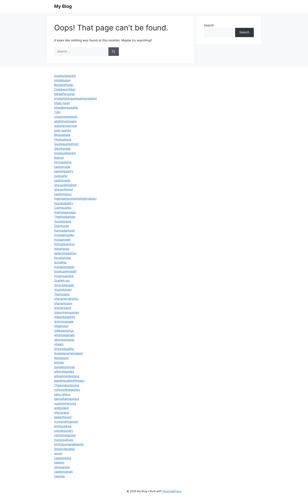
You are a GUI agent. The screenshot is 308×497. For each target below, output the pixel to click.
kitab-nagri (62, 103)
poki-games (62, 130)
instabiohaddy (64, 267)
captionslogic (63, 471)
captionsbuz (63, 194)
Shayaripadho (64, 349)
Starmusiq (61, 226)
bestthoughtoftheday (69, 380)
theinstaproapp (65, 212)
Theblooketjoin (64, 217)
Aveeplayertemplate (68, 353)
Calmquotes (62, 208)
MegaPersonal (64, 94)
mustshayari (63, 289)
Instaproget (62, 239)
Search (209, 25)
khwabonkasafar (66, 107)
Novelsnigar (62, 258)
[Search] (113, 51)
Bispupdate (62, 135)
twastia (59, 476)
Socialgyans (62, 221)
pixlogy (59, 362)
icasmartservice (65, 126)
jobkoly (59, 462)
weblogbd (61, 408)
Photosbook (62, 139)
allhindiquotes (64, 371)
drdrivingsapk (64, 321)
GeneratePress (171, 491)
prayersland (62, 308)
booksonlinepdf (65, 271)
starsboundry (63, 431)
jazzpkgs (60, 262)
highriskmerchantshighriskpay (75, 198)
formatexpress (64, 244)
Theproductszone (66, 385)
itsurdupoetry (63, 203)
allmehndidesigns (66, 376)
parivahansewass (66, 399)
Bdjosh (59, 158)
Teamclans (62, 294)
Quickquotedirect (66, 144)
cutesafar (61, 176)
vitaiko (58, 344)
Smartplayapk (64, 285)
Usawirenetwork (66, 116)
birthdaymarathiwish (69, 444)
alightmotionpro (65, 121)
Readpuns (61, 358)
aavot (58, 453)
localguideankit (65, 76)
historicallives (63, 440)
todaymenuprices (66, 312)
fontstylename (64, 449)
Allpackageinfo (64, 317)
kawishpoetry (63, 171)
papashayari (63, 417)
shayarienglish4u (66, 299)
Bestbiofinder (63, 85)
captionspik (62, 167)
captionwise (62, 458)
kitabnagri (61, 326)
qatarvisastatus (65, 253)
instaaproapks (64, 235)
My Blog (63, 6)
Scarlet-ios (62, 280)
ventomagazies (65, 435)
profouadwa (62, 426)
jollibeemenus (64, 330)
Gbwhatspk (62, 148)
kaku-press (62, 394)
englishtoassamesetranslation (75, 98)
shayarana (61, 412)
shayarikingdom (65, 185)
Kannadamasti (64, 230)
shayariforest (63, 189)
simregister (62, 467)
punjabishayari (64, 367)
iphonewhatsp (64, 340)
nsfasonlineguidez (67, 390)
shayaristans (63, 303)
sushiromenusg (65, 403)
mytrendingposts (66, 421)
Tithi (57, 112)
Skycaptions (62, 162)
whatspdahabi (64, 335)
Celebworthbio (64, 89)
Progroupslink (64, 276)
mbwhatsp (61, 249)
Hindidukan (62, 80)
